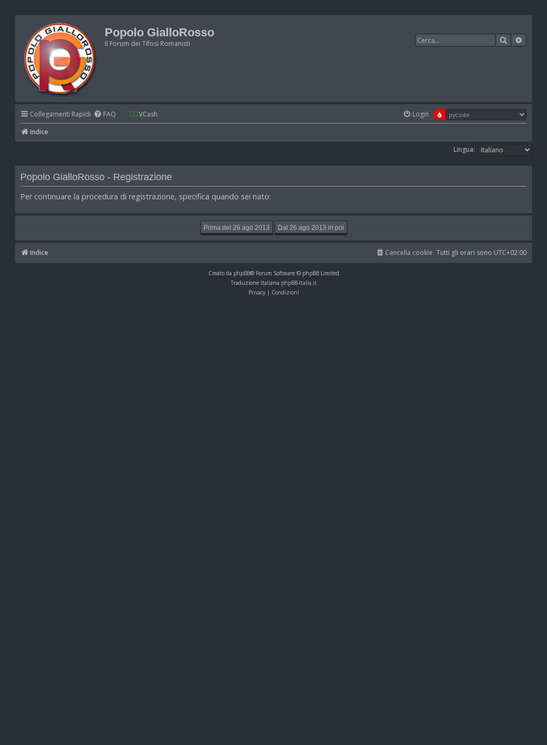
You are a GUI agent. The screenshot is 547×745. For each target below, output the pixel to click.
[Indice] (61, 58)
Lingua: (464, 149)
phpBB (241, 273)
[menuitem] (104, 114)
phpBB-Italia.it (299, 282)
